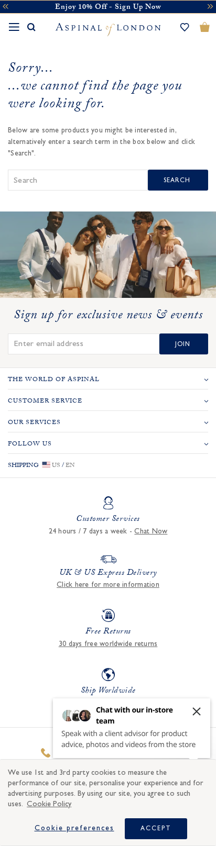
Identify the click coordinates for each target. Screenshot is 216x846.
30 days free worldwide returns (108, 644)
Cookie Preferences (74, 828)
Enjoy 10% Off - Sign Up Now (108, 8)
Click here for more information (108, 584)
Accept (156, 828)
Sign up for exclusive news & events (108, 316)
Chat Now (150, 531)
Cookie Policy (49, 804)
